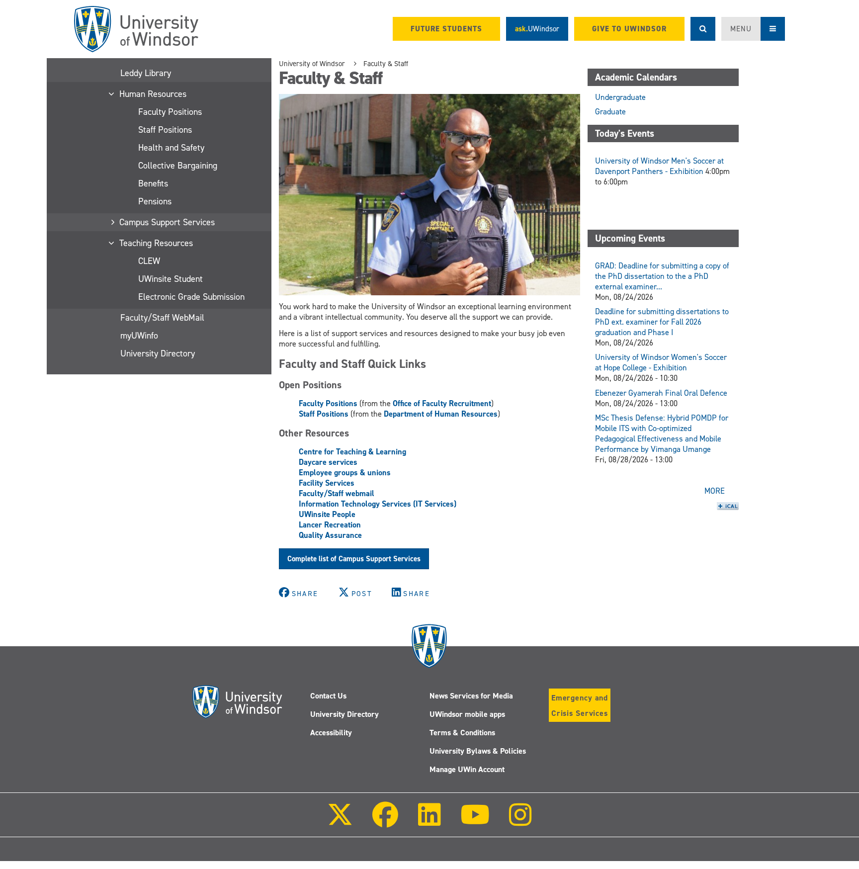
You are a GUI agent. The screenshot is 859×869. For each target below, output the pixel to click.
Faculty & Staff (385, 64)
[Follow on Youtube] (475, 821)
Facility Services (326, 483)
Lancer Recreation (330, 525)
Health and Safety (171, 148)
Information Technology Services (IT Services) (377, 504)
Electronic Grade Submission (191, 297)
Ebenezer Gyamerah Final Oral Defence (661, 393)
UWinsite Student (170, 279)
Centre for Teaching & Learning (352, 451)
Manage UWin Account (467, 769)
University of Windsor (312, 64)
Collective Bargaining (177, 166)
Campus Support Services (167, 222)
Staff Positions (165, 130)
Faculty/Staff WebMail (162, 318)
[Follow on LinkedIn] (429, 821)
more (714, 491)
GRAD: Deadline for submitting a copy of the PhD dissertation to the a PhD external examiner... (662, 276)
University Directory (157, 353)
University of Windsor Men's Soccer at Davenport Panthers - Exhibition (659, 166)
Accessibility (331, 732)
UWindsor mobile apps (467, 714)
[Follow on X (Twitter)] (340, 821)
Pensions (155, 201)
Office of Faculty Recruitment (442, 403)
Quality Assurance (330, 535)
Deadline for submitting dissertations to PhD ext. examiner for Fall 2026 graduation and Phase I (662, 322)
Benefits (153, 183)
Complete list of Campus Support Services (354, 559)
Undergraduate (620, 97)
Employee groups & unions (345, 472)
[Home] (136, 29)
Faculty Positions (170, 112)
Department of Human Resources (441, 414)
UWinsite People (327, 514)
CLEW (149, 261)
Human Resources (153, 94)
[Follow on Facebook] (385, 821)
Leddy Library (145, 73)
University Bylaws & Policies (478, 751)
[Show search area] (702, 29)
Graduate (610, 111)
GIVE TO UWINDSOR (629, 29)
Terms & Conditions (462, 732)
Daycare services (328, 462)
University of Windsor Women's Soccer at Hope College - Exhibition (661, 362)
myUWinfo (139, 336)
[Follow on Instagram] (520, 821)
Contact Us (328, 696)
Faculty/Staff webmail (336, 493)
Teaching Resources (156, 243)
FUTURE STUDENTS (446, 29)
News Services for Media (471, 696)
